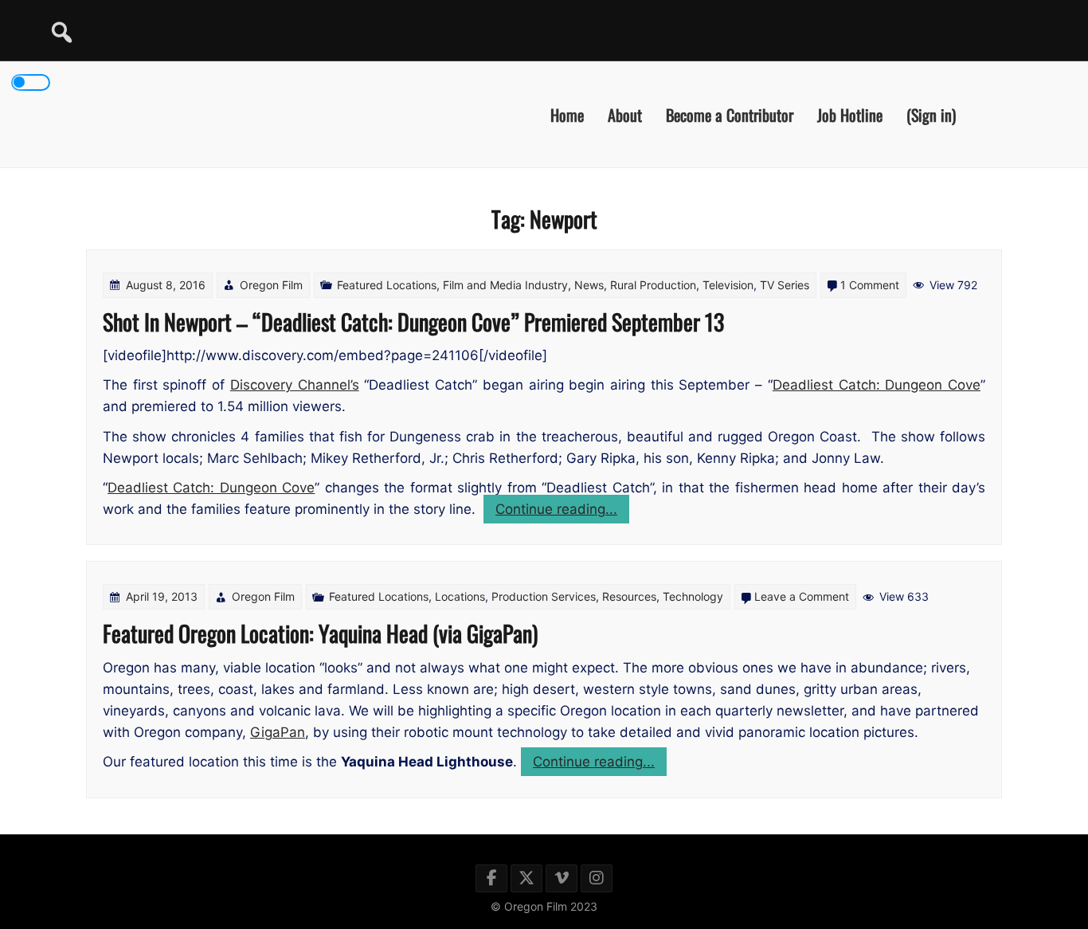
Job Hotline (850, 114)
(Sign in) (931, 114)
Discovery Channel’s (294, 385)
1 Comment (869, 285)
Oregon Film (271, 285)
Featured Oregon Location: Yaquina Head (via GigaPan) (320, 633)
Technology (693, 596)
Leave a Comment (801, 596)
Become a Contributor (729, 114)
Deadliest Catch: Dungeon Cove (876, 385)
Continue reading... (562, 511)
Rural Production (653, 285)
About (625, 114)
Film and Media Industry (505, 285)
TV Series (784, 285)
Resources (629, 596)
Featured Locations (386, 285)
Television (728, 285)
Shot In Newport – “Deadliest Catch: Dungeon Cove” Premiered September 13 (413, 321)
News (589, 285)
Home (567, 114)
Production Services (543, 596)
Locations (460, 596)
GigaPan (277, 732)
